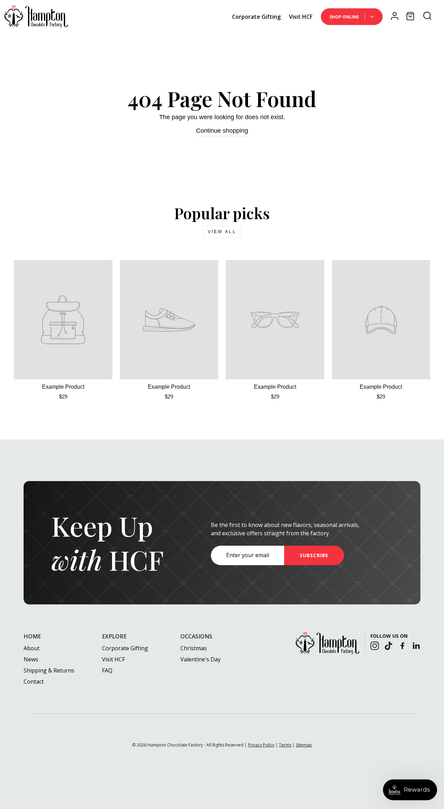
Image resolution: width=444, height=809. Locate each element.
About (32, 648)
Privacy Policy (261, 745)
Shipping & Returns (49, 670)
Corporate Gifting (256, 16)
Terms (285, 745)
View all (222, 231)
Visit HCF (301, 16)
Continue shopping (222, 130)
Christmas (193, 648)
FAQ (107, 670)
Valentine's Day (200, 659)
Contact (34, 681)
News (31, 659)
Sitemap (304, 745)
